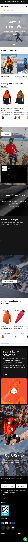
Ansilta (7, 534)
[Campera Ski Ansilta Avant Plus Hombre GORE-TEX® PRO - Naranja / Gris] (19, 117)
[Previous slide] (10, 44)
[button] (14, 44)
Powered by (15, 534)
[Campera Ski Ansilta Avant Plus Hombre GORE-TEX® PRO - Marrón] (15, 117)
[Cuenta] (23, 6)
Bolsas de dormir (18, 326)
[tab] (6, 134)
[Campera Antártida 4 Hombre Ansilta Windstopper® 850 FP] (7, 317)
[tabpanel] (14, 174)
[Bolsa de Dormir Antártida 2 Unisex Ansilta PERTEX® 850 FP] (20, 317)
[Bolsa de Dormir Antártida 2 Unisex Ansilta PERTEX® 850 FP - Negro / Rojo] (15, 336)
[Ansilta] (14, 391)
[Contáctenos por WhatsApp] (25, 539)
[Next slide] (18, 44)
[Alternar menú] (2, 6)
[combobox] (14, 11)
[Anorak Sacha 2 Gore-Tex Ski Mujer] (7, 97)
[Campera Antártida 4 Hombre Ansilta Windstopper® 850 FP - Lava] (2, 336)
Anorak (3, 106)
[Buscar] (25, 11)
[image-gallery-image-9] (16, 243)
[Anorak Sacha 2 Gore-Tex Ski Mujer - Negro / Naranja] (2, 117)
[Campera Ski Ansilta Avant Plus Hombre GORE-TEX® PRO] (20, 97)
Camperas (16, 106)
